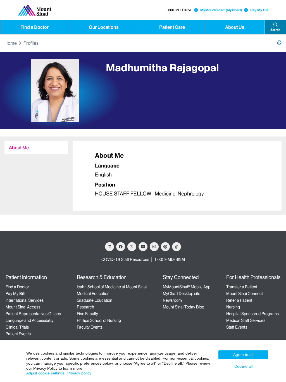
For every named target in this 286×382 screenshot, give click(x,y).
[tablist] (34, 145)
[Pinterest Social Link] (165, 246)
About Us (234, 27)
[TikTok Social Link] (176, 246)
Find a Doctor (34, 27)
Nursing (233, 307)
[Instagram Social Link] (154, 246)
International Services (25, 300)
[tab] (36, 147)
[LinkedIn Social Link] (109, 246)
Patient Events (18, 333)
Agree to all (243, 354)
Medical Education (93, 293)
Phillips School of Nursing (99, 320)
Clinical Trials (17, 327)
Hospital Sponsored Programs (252, 313)
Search (275, 30)
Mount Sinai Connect (244, 293)
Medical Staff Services (245, 320)
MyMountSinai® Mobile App (186, 286)
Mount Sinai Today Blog (183, 307)
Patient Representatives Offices (33, 313)
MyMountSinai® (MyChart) (221, 10)
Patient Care (172, 27)
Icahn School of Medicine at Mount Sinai (112, 286)
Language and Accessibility (30, 320)
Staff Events (236, 327)
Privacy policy (79, 373)
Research (85, 307)
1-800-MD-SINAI (178, 10)
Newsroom (172, 300)
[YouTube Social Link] (143, 246)
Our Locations (104, 27)
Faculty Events (90, 327)
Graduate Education (94, 300)
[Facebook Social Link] (120, 246)
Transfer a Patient (241, 286)
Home (10, 43)
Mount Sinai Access (23, 307)
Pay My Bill (259, 10)
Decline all (243, 366)
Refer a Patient (239, 300)
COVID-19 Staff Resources (125, 259)
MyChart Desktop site (181, 293)
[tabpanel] (177, 176)
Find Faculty (87, 313)
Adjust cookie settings (45, 373)
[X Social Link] (131, 246)
